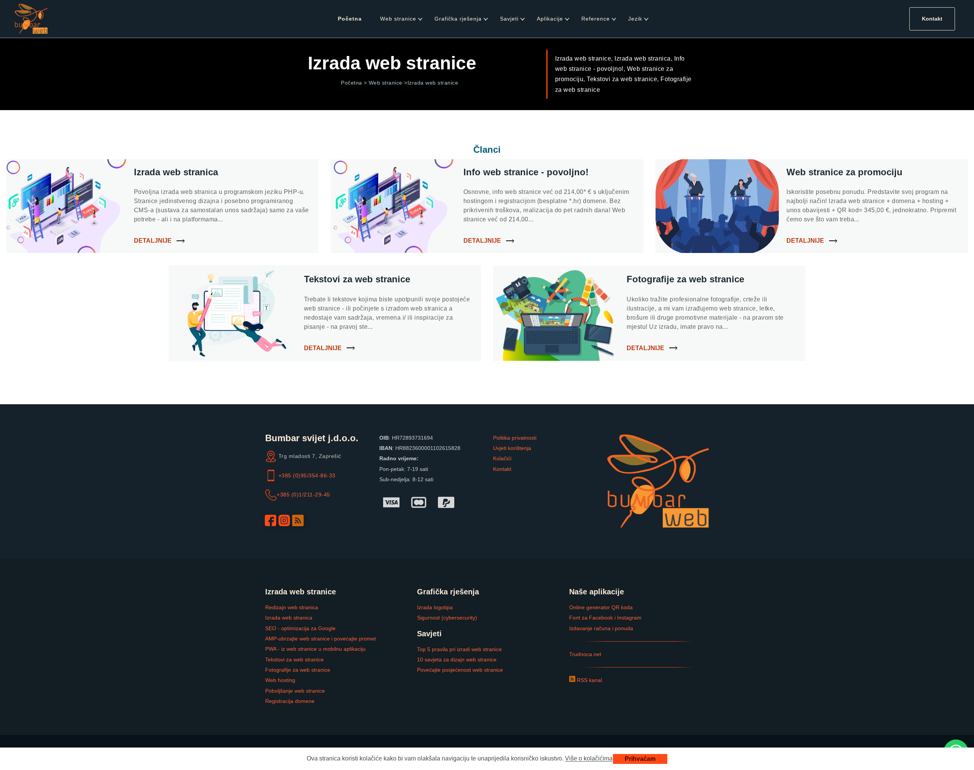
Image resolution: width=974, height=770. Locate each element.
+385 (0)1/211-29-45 (303, 494)
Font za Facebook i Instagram (605, 618)
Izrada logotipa (435, 607)
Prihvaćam (640, 759)
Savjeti (509, 19)
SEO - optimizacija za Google (300, 628)
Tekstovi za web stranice (294, 659)
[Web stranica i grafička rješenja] (31, 19)
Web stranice (398, 19)
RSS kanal (588, 680)
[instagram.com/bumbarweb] (284, 520)
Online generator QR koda (601, 607)
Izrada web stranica (288, 618)
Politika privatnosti (514, 438)
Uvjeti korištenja (512, 448)
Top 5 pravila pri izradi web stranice (459, 649)
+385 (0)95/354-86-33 (307, 475)
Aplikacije (550, 19)
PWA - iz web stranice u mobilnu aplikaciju (315, 649)
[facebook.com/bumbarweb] (270, 520)
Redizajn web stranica (291, 607)
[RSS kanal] (298, 520)
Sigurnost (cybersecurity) (447, 618)
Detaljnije (153, 240)
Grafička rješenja (458, 19)
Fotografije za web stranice (297, 670)
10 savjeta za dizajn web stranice (457, 659)
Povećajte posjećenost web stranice (460, 670)
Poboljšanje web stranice (295, 691)
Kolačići (502, 458)
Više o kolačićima (589, 759)
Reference (595, 19)
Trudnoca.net (585, 654)
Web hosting (280, 680)
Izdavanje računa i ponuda (601, 628)
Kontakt (932, 19)
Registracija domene (290, 701)
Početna (350, 19)
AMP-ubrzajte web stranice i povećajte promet (320, 639)
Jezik (635, 19)
